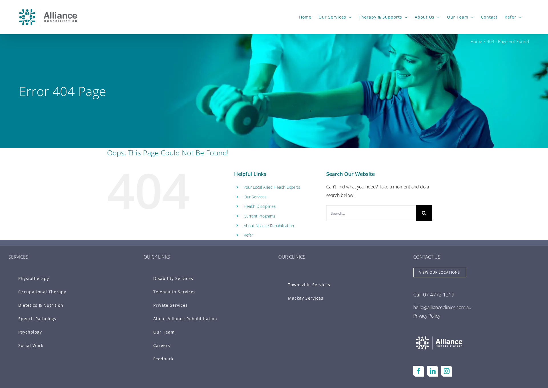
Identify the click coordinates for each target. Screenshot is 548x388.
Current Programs (259, 216)
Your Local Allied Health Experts (272, 187)
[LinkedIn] (432, 371)
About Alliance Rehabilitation (269, 225)
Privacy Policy (426, 316)
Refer (248, 235)
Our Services (255, 197)
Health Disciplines (260, 206)
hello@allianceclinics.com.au (442, 307)
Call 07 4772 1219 (433, 294)
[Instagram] (446, 371)
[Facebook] (418, 371)
